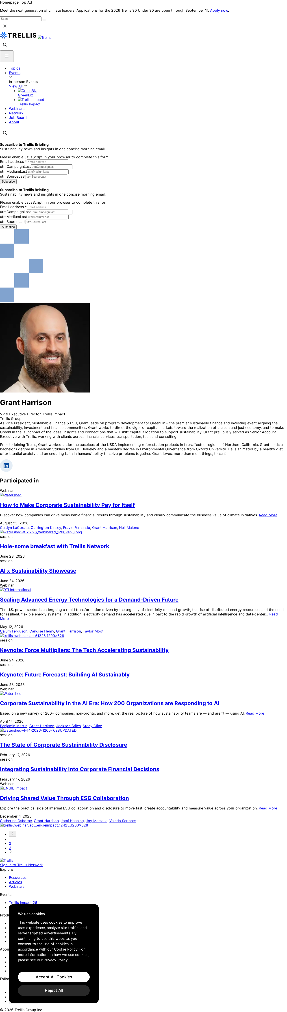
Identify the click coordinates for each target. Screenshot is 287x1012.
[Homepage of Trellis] (6, 860)
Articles (15, 882)
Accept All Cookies (54, 977)
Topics (14, 68)
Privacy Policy (55, 960)
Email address (13, 161)
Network (16, 113)
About (14, 122)
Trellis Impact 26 (23, 902)
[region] (54, 953)
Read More (268, 515)
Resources (17, 877)
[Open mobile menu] (6, 56)
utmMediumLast (13, 171)
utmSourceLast (13, 176)
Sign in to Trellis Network (21, 865)
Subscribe (8, 181)
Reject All (54, 990)
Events (14, 72)
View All (16, 86)
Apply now (219, 10)
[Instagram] (8, 984)
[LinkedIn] (3, 984)
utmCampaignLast (15, 166)
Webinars (16, 108)
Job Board (18, 117)
